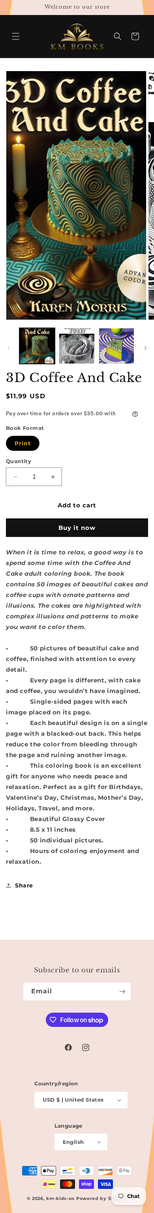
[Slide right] (145, 348)
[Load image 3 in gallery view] (116, 346)
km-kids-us (60, 1198)
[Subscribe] (122, 991)
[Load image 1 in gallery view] (37, 346)
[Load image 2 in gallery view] (76, 346)
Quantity (18, 461)
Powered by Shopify (102, 1198)
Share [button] (24, 885)
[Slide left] (8, 348)
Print (23, 443)
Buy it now (77, 527)
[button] (15, 36)
